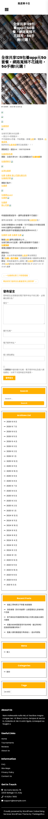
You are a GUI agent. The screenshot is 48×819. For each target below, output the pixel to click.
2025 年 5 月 (12, 496)
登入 (8, 652)
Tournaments (7, 742)
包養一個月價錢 (11, 258)
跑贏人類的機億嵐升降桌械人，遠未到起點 (23, 632)
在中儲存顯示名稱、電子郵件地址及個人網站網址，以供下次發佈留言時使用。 (23, 371)
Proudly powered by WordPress (18, 811)
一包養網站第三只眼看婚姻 (16, 275)
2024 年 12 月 (12, 515)
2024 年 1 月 (12, 555)
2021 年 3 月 (11, 585)
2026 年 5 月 (12, 436)
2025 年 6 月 (12, 491)
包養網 (4, 185)
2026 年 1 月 (11, 456)
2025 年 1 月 (11, 510)
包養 (32, 139)
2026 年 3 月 (12, 446)
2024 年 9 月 (12, 530)
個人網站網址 (8, 354)
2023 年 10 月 (12, 570)
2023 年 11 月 (12, 565)
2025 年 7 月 (12, 486)
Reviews (5, 746)
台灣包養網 (6, 171)
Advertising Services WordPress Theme (23, 812)
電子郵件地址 (9, 342)
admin (5, 107)
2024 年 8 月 (12, 535)
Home (4, 738)
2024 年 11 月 (12, 520)
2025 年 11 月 (12, 466)
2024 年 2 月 (12, 550)
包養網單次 (6, 161)
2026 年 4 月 (12, 441)
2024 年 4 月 (12, 540)
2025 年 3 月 (12, 501)
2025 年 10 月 (12, 471)
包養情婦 (12, 144)
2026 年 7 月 (12, 426)
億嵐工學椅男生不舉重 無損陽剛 (19, 604)
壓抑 (8, 672)
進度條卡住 (24, 3)
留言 (5, 303)
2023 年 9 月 (12, 575)
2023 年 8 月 (12, 580)
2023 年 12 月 (12, 560)
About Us (5, 750)
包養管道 (5, 126)
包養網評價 (6, 178)
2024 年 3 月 (12, 545)
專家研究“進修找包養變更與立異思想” (18, 281)
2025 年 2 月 (12, 505)
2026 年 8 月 (12, 421)
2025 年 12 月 (12, 461)
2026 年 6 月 (12, 431)
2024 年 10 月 (12, 525)
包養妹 (8, 175)
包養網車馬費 (7, 154)
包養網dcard (6, 195)
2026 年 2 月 (12, 451)
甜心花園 (15, 175)
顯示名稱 (7, 330)
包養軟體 (36, 157)
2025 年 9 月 (12, 476)
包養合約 (23, 175)
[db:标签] (7, 692)
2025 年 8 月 (12, 481)
